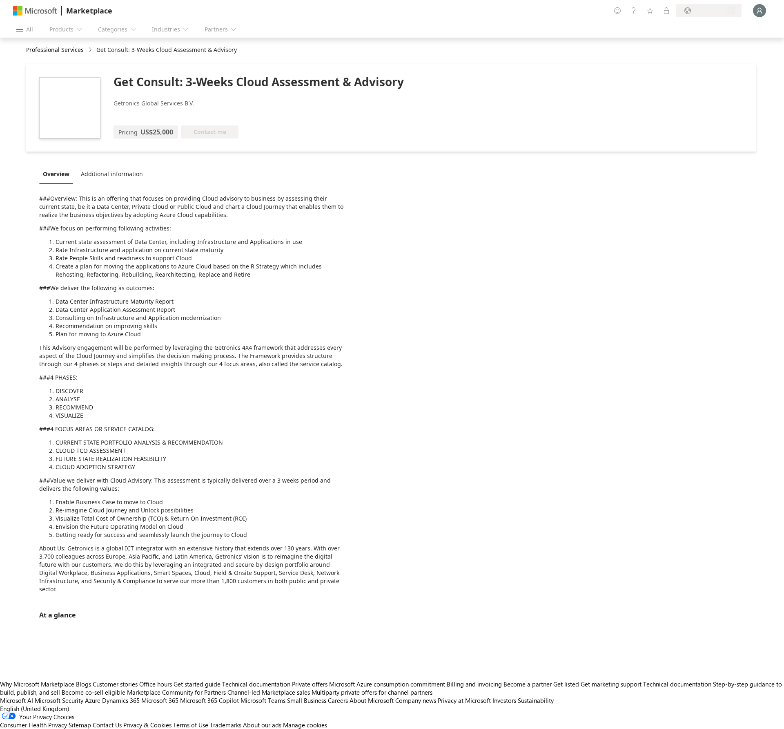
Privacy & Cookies (147, 725)
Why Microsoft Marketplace (37, 684)
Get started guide (197, 684)
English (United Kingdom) (34, 708)
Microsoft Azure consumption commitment (388, 684)
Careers (338, 700)
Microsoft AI (16, 700)
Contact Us (107, 725)
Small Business (306, 700)
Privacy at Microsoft (464, 700)
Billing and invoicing (474, 684)
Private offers (309, 684)
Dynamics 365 (121, 700)
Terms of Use (190, 725)
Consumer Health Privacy (33, 725)
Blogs (83, 684)
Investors (504, 700)
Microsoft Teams (263, 700)
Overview (56, 174)
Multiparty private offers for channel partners (372, 692)
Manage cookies (305, 725)
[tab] (58, 174)
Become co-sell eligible (93, 692)
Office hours (155, 684)
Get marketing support (611, 684)
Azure (92, 700)
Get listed (566, 684)
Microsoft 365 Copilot (209, 700)
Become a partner (527, 684)
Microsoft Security (59, 700)
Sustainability (536, 700)
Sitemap (80, 725)
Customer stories (115, 684)
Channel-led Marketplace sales (268, 692)
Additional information (112, 174)
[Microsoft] (35, 11)
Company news (415, 700)
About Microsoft (372, 700)
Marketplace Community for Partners (176, 692)
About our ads (262, 725)
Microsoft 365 (159, 700)
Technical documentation (256, 684)
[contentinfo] (91, 50)
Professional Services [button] (55, 50)
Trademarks (225, 725)
